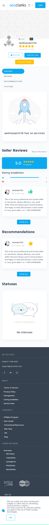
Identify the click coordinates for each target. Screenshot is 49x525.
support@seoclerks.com (12, 366)
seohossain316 (28, 42)
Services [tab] (8, 71)
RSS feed (8, 429)
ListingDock (11, 461)
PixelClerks (10, 465)
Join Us (7, 494)
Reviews (8, 76)
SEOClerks (10, 454)
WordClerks (11, 469)
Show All (23, 222)
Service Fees (9, 403)
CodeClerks (11, 458)
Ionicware (8, 450)
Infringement (9, 395)
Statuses (8, 86)
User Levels (8, 421)
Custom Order (24, 62)
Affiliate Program (11, 417)
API (5, 433)
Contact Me (32, 55)
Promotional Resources (14, 425)
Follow (16, 55)
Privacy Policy (10, 392)
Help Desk (14, 361)
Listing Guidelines (11, 399)
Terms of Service (11, 388)
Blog (6, 437)
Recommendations (13, 81)
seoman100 (17, 190)
